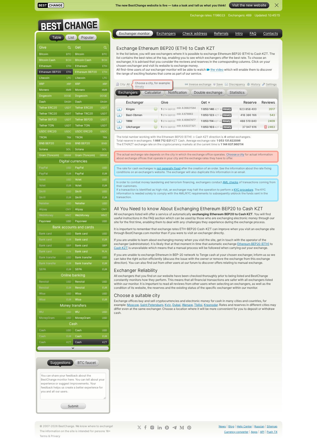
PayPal (55, 167)
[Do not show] (276, 5)
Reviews (268, 102)
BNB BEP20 (55, 143)
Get (205, 102)
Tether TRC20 (55, 113)
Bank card (55, 233)
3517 (272, 109)
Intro (239, 33)
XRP (55, 84)
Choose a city (235, 154)
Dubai (176, 305)
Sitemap (272, 426)
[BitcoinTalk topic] (167, 428)
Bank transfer (55, 257)
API (262, 432)
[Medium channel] (182, 427)
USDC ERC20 (55, 131)
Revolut (55, 281)
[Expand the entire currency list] (73, 348)
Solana (55, 149)
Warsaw (187, 305)
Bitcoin (55, 54)
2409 (271, 121)
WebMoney (55, 215)
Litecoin (55, 78)
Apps (254, 432)
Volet (55, 179)
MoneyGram (55, 318)
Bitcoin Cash (55, 60)
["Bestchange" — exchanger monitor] (73, 21)
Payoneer (55, 221)
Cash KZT (121, 248)
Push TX (272, 432)
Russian (259, 426)
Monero (55, 89)
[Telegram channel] (174, 427)
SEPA (55, 269)
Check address (195, 33)
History (255, 84)
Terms (44, 436)
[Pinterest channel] (189, 428)
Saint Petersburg (151, 305)
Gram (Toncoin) (55, 155)
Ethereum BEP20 (55, 72)
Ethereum (55, 66)
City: (124, 84)
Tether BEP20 (55, 119)
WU (55, 312)
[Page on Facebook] (145, 427)
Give (164, 102)
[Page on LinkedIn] (159, 427)
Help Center (244, 426)
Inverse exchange (200, 84)
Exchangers (166, 33)
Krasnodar (211, 305)
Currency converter (236, 432)
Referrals (221, 33)
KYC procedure (243, 189)
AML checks (230, 182)
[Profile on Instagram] (152, 427)
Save (219, 84)
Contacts (270, 33)
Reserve (250, 102)
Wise (55, 293)
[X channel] (139, 427)
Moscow (133, 305)
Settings (271, 84)
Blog (231, 426)
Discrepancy (237, 84)
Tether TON (55, 125)
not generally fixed (169, 168)
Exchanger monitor (134, 33)
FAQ (253, 33)
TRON (55, 137)
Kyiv (168, 305)
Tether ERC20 (55, 107)
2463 (270, 127)
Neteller (55, 203)
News (222, 426)
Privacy (55, 436)
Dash (55, 101)
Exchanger (134, 102)
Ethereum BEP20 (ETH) (253, 244)
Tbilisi (198, 305)
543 (272, 115)
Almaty (139, 86)
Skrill (55, 191)
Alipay (55, 209)
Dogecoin (55, 95)
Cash (55, 330)
